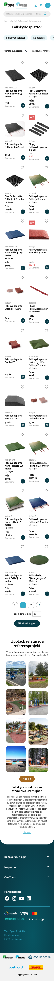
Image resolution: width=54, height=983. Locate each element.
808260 (32, 572)
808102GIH (33, 356)
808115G (32, 193)
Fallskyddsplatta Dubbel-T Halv (38, 417)
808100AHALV (11, 87)
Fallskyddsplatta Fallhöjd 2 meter (38, 198)
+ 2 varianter (34, 311)
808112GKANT (11, 460)
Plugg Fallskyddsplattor (38, 307)
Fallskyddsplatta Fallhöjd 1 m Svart (14, 146)
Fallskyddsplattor (15, 38)
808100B (32, 516)
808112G (32, 460)
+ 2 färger (33, 96)
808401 (32, 87)
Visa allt (27, 779)
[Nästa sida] (39, 605)
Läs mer (27, 832)
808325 (8, 356)
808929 (32, 141)
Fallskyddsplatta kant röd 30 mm (38, 251)
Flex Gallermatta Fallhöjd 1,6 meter (38, 92)
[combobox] (24, 14)
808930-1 (33, 246)
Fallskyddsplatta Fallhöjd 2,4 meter (39, 464)
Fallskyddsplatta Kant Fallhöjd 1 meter (13, 578)
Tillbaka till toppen (27, 623)
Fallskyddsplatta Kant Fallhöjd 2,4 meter (14, 466)
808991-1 (8, 412)
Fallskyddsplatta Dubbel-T (13, 361)
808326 (32, 412)
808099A (8, 141)
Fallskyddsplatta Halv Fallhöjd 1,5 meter (13, 93)
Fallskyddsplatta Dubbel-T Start (13, 307)
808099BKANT (11, 572)
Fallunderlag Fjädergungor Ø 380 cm (37, 578)
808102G (8, 516)
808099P (32, 303)
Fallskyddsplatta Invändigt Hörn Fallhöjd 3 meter (38, 362)
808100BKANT (11, 246)
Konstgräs (39, 38)
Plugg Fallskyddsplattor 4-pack (38, 147)
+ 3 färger (33, 202)
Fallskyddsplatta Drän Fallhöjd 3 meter (13, 522)
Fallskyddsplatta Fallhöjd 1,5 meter (38, 521)
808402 (8, 193)
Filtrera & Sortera (12, 51)
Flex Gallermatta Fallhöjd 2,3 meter (14, 198)
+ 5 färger (9, 258)
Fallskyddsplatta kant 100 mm (13, 417)
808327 (8, 303)
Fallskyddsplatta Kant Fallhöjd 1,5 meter (14, 252)
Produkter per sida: (22, 614)
